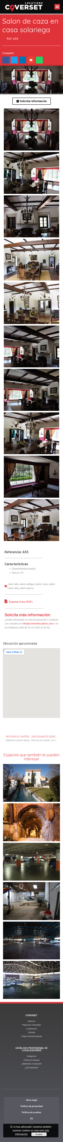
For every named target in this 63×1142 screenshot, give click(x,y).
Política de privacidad (31, 1106)
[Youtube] (31, 1082)
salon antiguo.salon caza (34, 584)
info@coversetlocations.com (37, 623)
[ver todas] (31, 130)
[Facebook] (23, 1082)
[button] (57, 7)
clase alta (13, 584)
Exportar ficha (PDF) (20, 601)
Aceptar (39, 1134)
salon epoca (26, 588)
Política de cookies (31, 1112)
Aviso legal (31, 1100)
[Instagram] (40, 1082)
